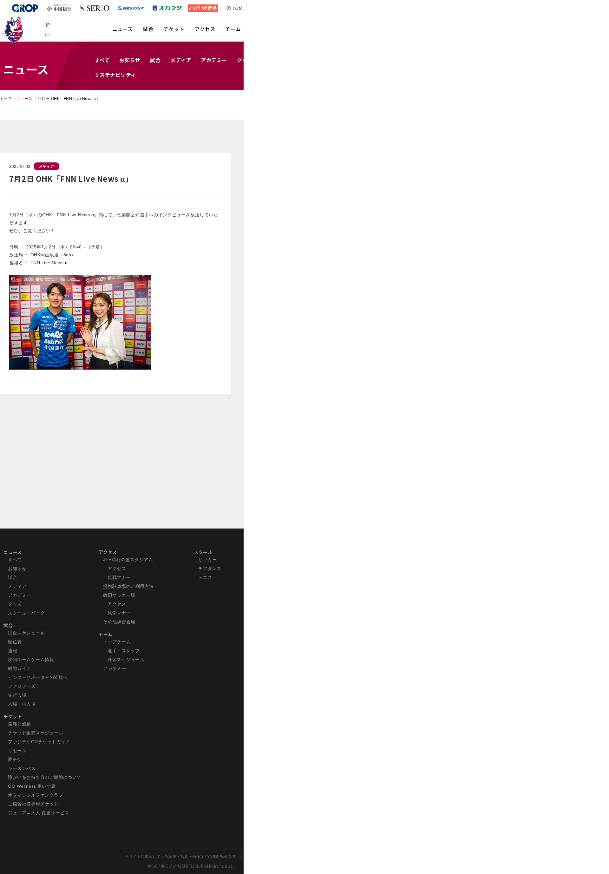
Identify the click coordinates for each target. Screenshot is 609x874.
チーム (233, 28)
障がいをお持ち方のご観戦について (45, 777)
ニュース (122, 28)
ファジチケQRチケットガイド (39, 741)
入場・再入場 (22, 703)
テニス (205, 577)
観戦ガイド (19, 668)
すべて (102, 60)
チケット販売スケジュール (35, 732)
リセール (17, 750)
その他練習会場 (119, 621)
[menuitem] (122, 32)
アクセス (204, 28)
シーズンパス (22, 768)
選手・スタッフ (124, 650)
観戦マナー (119, 577)
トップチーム (117, 641)
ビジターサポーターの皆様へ (38, 677)
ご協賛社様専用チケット (33, 803)
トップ (6, 98)
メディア (180, 60)
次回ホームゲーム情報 (31, 659)
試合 (148, 28)
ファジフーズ (22, 686)
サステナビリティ (115, 74)
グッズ (15, 604)
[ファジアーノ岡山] (13, 29)
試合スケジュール (26, 632)
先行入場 (17, 695)
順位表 (15, 641)
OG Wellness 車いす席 (32, 786)
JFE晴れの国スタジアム (128, 559)
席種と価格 (19, 723)
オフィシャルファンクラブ (35, 795)
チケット (173, 28)
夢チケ (15, 759)
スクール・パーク (26, 612)
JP (47, 24)
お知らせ (129, 60)
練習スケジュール (126, 659)
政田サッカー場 (119, 595)
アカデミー (214, 60)
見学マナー (119, 612)
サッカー (207, 559)
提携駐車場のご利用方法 (128, 586)
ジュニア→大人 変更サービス (38, 812)
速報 (12, 650)
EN (47, 34)
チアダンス (209, 568)
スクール (203, 552)
